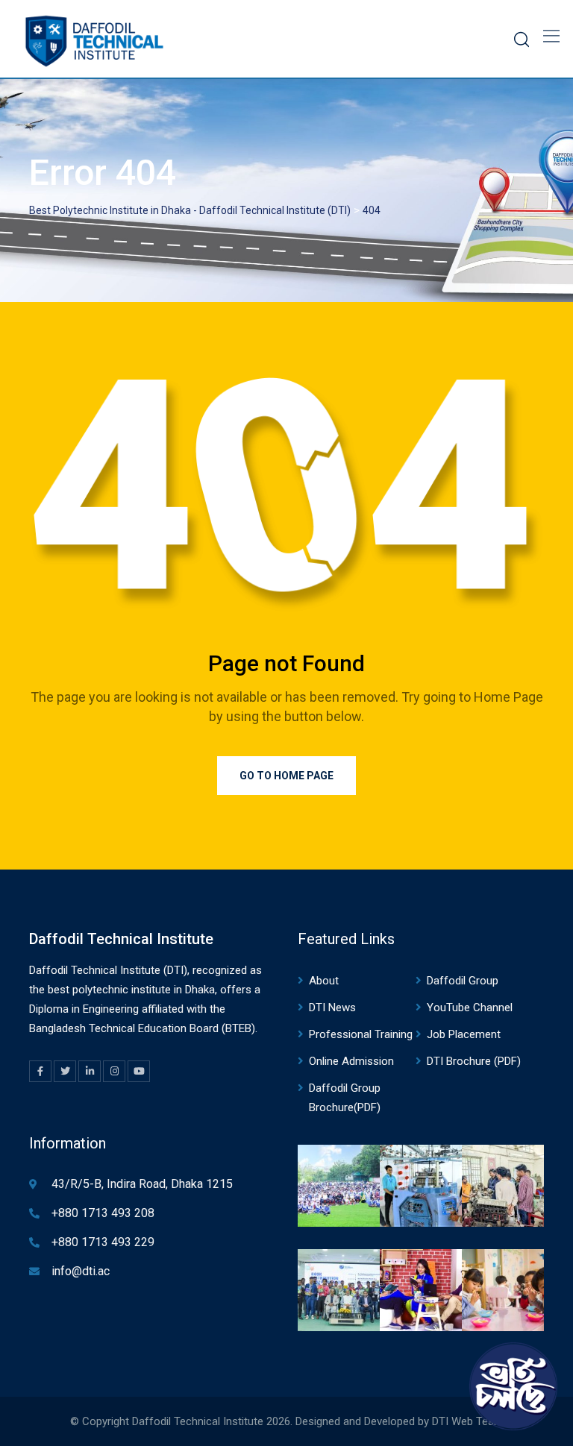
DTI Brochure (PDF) (474, 1061)
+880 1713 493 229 (102, 1242)
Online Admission (351, 1061)
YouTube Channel (470, 1007)
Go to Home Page (286, 776)
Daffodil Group (462, 980)
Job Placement (464, 1034)
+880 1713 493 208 (102, 1213)
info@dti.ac (80, 1271)
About (324, 980)
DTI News (332, 1007)
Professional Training (361, 1034)
